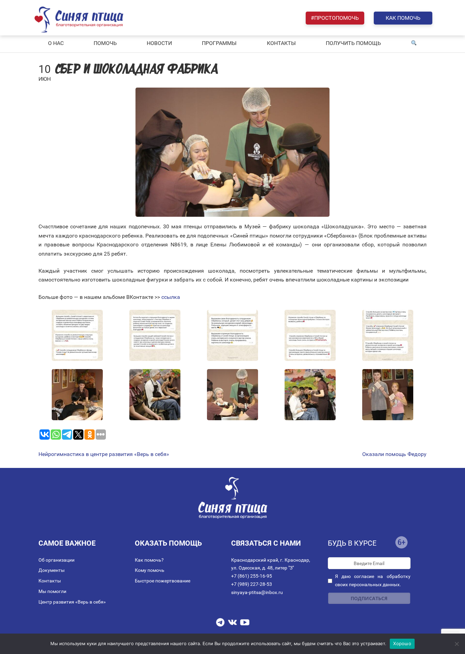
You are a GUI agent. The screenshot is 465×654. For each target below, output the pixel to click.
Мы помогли (52, 591)
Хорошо (402, 643)
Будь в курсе (352, 543)
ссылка (170, 297)
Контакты (49, 580)
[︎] (414, 43)
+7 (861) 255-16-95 (251, 576)
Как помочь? (149, 560)
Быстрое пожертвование (162, 580)
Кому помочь (149, 570)
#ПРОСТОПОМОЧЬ (335, 18)
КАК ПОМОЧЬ (403, 18)
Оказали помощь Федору (394, 454)
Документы (51, 570)
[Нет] (456, 643)
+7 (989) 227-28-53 (251, 584)
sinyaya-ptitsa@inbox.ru (257, 592)
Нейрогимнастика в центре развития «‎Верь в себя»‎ (103, 454)
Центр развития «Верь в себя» (72, 602)
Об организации (56, 560)
